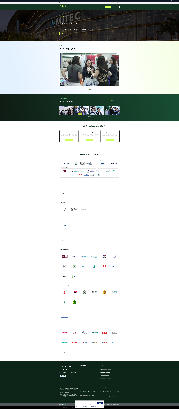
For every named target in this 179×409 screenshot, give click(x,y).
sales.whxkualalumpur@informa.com (105, 372)
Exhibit (62, 33)
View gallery (112, 100)
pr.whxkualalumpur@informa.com (105, 375)
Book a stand (116, 6)
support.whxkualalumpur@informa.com (106, 369)
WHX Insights (118, 2)
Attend (108, 6)
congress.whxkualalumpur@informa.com (106, 378)
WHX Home (113, 2)
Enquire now (69, 139)
